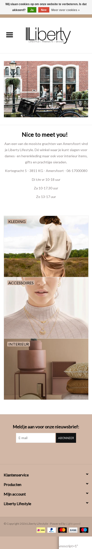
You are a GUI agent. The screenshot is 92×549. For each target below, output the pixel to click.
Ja (32, 10)
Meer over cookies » (65, 10)
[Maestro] (83, 530)
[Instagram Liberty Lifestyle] (46, 453)
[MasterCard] (61, 530)
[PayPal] (51, 530)
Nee (44, 10)
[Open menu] (9, 34)
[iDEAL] (40, 530)
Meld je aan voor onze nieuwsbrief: (46, 426)
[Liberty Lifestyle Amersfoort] (55, 35)
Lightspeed (73, 523)
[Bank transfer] (72, 530)
